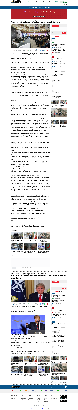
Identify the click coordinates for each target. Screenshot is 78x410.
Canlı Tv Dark (22, 395)
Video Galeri (46, 396)
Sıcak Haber (46, 401)
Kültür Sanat (25, 228)
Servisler (18, 4)
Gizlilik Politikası (35, 408)
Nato (21, 353)
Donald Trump (14, 353)
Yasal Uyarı (50, 408)
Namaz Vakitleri (18, 391)
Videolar (47, 4)
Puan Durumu (39, 391)
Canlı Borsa (30, 395)
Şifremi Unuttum (54, 398)
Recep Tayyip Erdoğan (35, 228)
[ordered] (23, 267)
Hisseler (45, 391)
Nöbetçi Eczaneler (23, 398)
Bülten (36, 7)
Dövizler (38, 396)
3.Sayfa (29, 7)
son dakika (42, 228)
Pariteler (51, 391)
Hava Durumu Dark (14, 395)
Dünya (18, 353)
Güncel (20, 228)
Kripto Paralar (64, 391)
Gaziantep (16, 228)
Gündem (23, 4)
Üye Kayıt (52, 396)
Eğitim (42, 7)
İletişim (31, 408)
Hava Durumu (32, 391)
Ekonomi (29, 4)
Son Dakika (13, 4)
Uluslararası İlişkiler (14, 230)
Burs (12, 228)
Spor (33, 4)
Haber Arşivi (12, 20)
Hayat (46, 7)
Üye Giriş (52, 395)
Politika (49, 7)
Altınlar (38, 395)
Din (39, 7)
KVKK (42, 408)
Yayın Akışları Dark (23, 396)
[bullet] (25, 267)
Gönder (14, 267)
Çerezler (39, 408)
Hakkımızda (28, 408)
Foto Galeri (42, 4)
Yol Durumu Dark (14, 396)
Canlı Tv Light (13, 398)
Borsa (12, 391)
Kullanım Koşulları (45, 408)
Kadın (37, 4)
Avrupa (32, 7)
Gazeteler (58, 4)
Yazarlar (52, 4)
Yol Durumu (57, 391)
